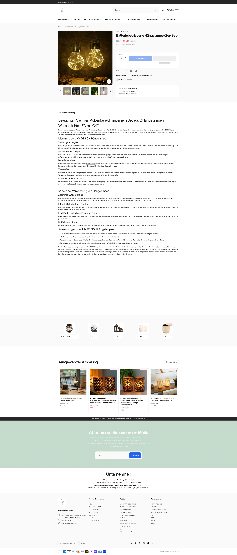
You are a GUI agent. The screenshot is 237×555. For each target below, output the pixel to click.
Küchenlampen (66, 198)
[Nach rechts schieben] (110, 91)
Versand (118, 44)
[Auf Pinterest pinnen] (131, 71)
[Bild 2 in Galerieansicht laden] (76, 91)
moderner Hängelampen (75, 247)
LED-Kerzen (143, 337)
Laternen (118, 337)
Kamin (94, 337)
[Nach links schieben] (60, 91)
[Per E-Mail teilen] (136, 71)
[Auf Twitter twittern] (126, 71)
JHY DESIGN (122, 32)
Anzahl (120, 54)
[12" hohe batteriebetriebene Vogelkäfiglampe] (73, 391)
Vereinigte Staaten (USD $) (67, 543)
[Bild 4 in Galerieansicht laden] (94, 91)
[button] (164, 58)
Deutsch (83, 543)
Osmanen (167, 337)
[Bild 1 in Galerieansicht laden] (67, 91)
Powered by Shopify (174, 551)
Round (134, 94)
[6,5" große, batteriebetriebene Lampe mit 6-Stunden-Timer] (164, 391)
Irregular (129, 94)
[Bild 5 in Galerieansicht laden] (103, 91)
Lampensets (90, 163)
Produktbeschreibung (67, 113)
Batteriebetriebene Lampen (69, 337)
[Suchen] (155, 10)
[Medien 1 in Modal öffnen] (85, 58)
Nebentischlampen (128, 132)
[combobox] (135, 10)
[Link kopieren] (140, 71)
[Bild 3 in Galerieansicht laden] (85, 91)
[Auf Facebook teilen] (122, 71)
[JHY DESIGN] (62, 505)
